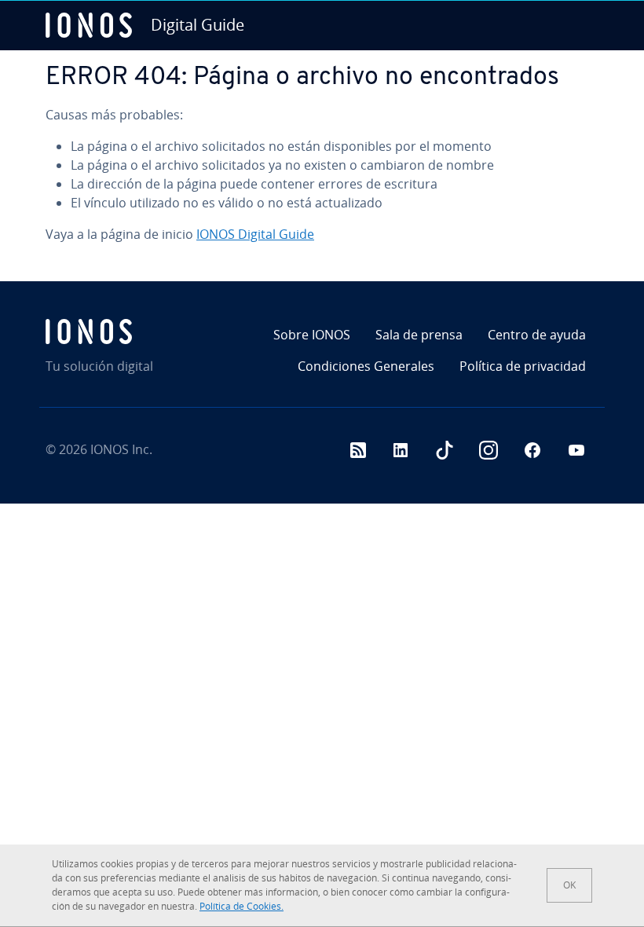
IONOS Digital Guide (255, 234)
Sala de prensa (419, 334)
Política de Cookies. (241, 906)
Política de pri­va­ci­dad (522, 366)
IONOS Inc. (121, 449)
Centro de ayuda (537, 334)
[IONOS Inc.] (133, 331)
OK (569, 885)
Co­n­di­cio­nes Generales (366, 366)
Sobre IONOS (311, 334)
